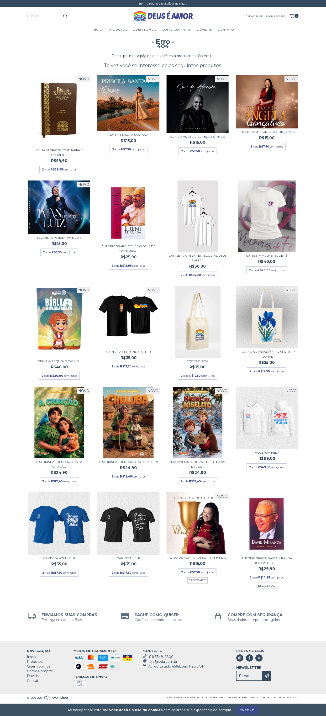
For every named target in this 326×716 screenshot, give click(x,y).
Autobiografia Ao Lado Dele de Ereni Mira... (128, 248)
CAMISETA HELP (128, 558)
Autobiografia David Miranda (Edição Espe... (267, 560)
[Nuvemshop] (48, 699)
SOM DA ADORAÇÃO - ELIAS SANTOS (197, 136)
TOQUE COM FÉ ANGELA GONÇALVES (266, 132)
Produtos (117, 29)
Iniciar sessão (275, 16)
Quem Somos (144, 29)
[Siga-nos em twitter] (259, 658)
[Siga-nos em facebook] (249, 658)
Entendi (248, 710)
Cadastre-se (254, 16)
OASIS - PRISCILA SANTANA (128, 135)
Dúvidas (204, 29)
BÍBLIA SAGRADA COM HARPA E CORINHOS (59, 152)
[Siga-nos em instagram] (239, 658)
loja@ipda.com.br (163, 661)
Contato (225, 29)
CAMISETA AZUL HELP (59, 558)
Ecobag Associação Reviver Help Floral (267, 354)
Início (97, 29)
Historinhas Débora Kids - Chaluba (128, 462)
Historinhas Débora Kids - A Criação (59, 464)
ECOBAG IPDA (197, 361)
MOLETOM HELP (267, 452)
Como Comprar (176, 29)
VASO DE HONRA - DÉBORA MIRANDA (197, 557)
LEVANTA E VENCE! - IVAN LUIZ (59, 237)
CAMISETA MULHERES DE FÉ (266, 255)
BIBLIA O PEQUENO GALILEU (59, 361)
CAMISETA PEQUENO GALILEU (128, 352)
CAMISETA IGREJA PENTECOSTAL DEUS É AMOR (197, 258)
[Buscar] (65, 16)
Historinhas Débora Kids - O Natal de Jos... (197, 464)
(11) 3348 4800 (161, 657)
